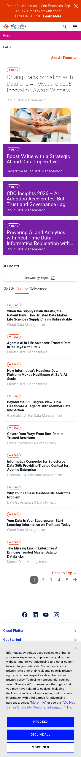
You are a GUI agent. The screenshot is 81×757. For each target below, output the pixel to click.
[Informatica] (15, 27)
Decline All (41, 734)
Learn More (52, 16)
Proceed (40, 721)
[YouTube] (46, 614)
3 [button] (51, 579)
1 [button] (34, 580)
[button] (74, 579)
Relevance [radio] (38, 289)
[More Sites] (54, 26)
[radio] (26, 288)
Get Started (12, 640)
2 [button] (43, 579)
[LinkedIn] (35, 614)
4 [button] (59, 579)
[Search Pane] (64, 26)
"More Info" (38, 702)
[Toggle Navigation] (75, 26)
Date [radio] (20, 288)
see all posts (62, 58)
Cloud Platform (15, 631)
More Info (40, 747)
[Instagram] (56, 614)
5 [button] (67, 579)
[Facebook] (24, 614)
